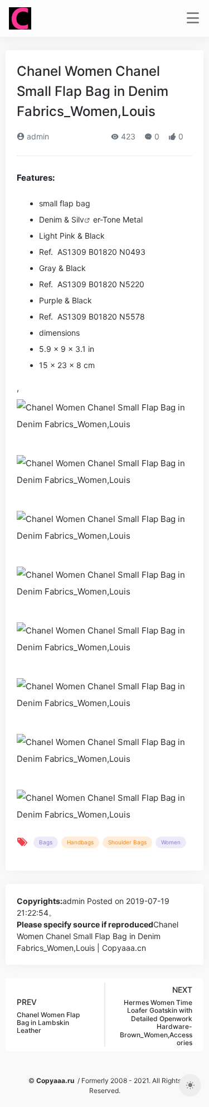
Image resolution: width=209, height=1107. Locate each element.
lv (81, 219)
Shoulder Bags (127, 842)
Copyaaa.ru (55, 1080)
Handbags (80, 842)
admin (37, 136)
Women (171, 842)
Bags (45, 842)
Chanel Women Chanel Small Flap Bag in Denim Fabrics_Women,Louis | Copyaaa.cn (97, 936)
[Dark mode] (190, 1085)
